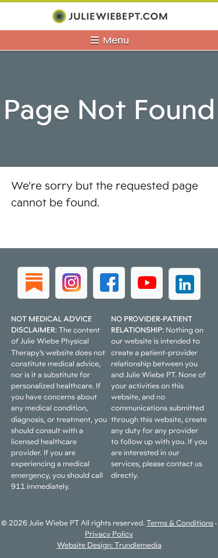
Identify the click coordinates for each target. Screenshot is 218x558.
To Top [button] (187, 545)
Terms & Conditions (179, 522)
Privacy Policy (109, 534)
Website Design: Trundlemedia (109, 545)
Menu (115, 40)
